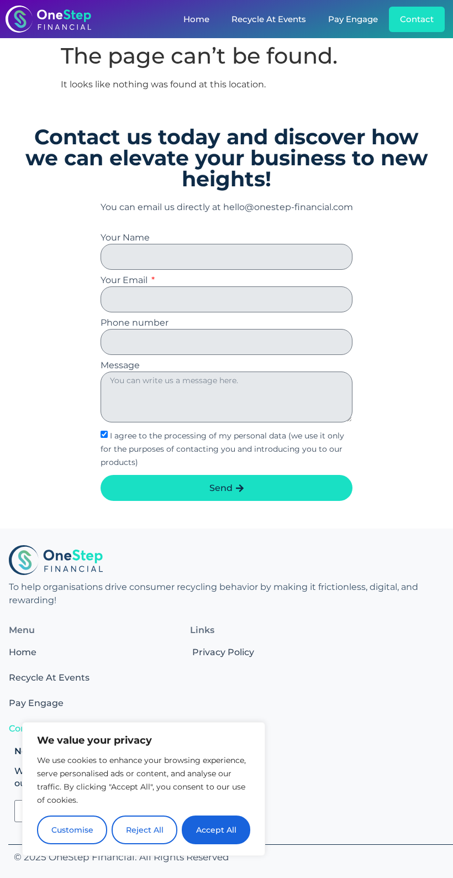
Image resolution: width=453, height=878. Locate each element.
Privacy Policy (223, 652)
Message (120, 365)
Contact (417, 19)
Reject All (145, 830)
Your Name (125, 238)
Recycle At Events (268, 19)
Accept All (216, 830)
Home (196, 19)
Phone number (134, 323)
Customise (72, 830)
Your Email (125, 280)
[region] (143, 789)
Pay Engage (353, 19)
